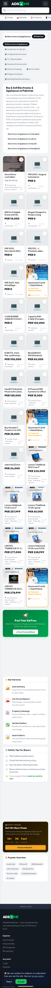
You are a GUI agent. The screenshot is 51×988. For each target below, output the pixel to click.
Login (5, 963)
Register (6, 967)
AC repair (10, 878)
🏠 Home (9, 17)
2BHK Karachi (36, 864)
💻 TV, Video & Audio (13, 59)
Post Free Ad (8, 940)
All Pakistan (38, 36)
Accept (21, 981)
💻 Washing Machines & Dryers (17, 79)
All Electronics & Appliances (16, 44)
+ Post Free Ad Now (25, 632)
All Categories (9, 947)
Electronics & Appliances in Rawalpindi (24, 148)
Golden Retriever (29, 873)
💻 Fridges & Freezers (14, 74)
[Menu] (5, 3)
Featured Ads (9, 944)
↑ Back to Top (25, 906)
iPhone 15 (23, 864)
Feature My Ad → (25, 847)
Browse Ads (8, 951)
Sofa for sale (12, 873)
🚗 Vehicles (22, 17)
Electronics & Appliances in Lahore (22, 139)
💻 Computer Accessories (15, 54)
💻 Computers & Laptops (15, 49)
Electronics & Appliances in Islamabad (23, 134)
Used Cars (11, 864)
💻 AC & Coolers (33, 69)
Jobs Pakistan (12, 869)
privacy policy (38, 976)
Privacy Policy (9, 986)
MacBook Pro (28, 869)
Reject (9, 981)
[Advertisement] (25, 25)
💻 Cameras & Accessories (16, 64)
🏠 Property (36, 17)
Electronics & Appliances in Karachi (22, 144)
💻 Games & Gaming (13, 69)
